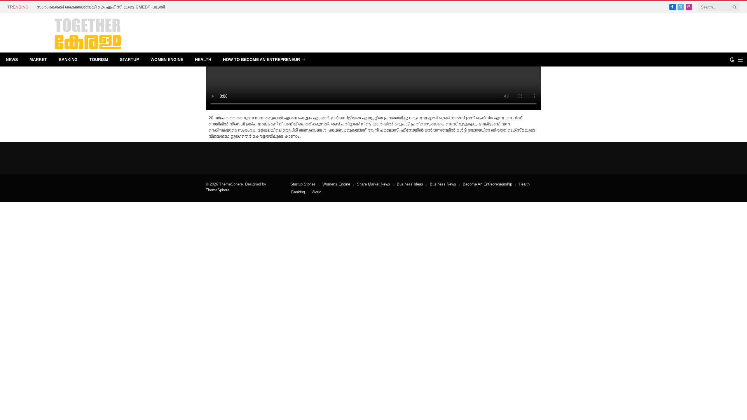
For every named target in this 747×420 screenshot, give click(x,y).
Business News (443, 184)
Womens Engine (336, 184)
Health (203, 59)
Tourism (98, 59)
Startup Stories (303, 184)
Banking (68, 59)
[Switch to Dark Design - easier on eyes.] (732, 59)
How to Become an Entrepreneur (261, 59)
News (12, 59)
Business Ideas (410, 184)
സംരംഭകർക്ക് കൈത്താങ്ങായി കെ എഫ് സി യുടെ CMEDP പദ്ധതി (101, 7)
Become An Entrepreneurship (487, 184)
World (316, 192)
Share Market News (373, 184)
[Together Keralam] (71, 32)
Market (38, 59)
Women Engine (167, 59)
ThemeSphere (217, 190)
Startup (129, 59)
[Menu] (740, 59)
